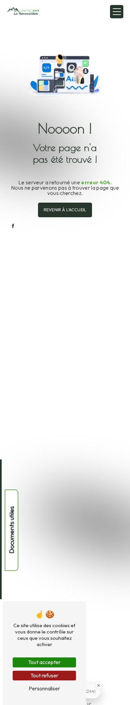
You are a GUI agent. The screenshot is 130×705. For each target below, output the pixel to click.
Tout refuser (44, 675)
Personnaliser (44, 688)
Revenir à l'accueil (65, 209)
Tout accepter (44, 662)
